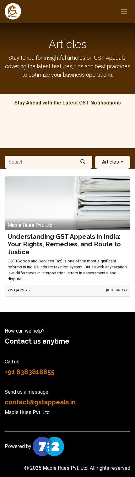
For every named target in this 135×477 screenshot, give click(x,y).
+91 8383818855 (29, 372)
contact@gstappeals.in (40, 402)
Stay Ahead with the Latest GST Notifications (67, 103)
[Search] (82, 162)
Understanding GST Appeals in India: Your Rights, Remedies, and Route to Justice (64, 244)
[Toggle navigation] (124, 11)
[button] (112, 162)
